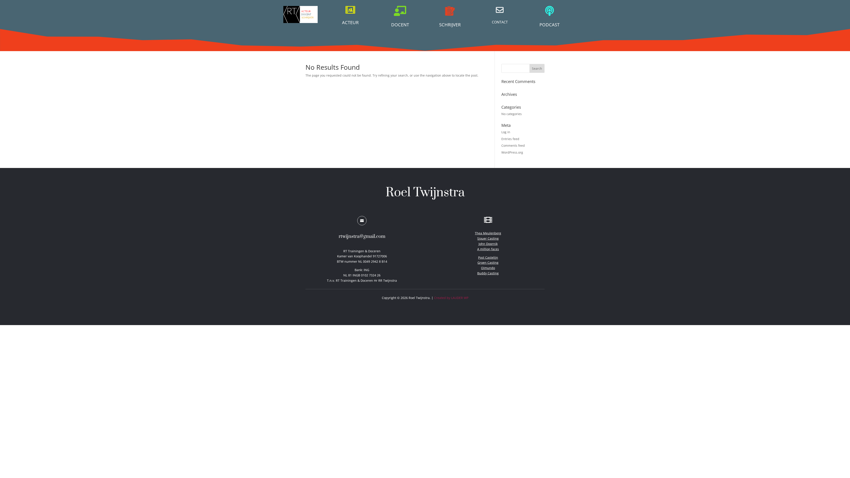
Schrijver (450, 25)
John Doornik (488, 244)
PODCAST (549, 25)
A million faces (488, 249)
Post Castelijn (488, 257)
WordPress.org (512, 152)
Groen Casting (487, 262)
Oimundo (488, 268)
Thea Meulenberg (488, 233)
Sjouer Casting (488, 238)
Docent (400, 25)
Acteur (350, 22)
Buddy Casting (488, 273)
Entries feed (510, 139)
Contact (500, 22)
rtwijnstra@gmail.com (362, 236)
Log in (505, 132)
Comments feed (513, 145)
